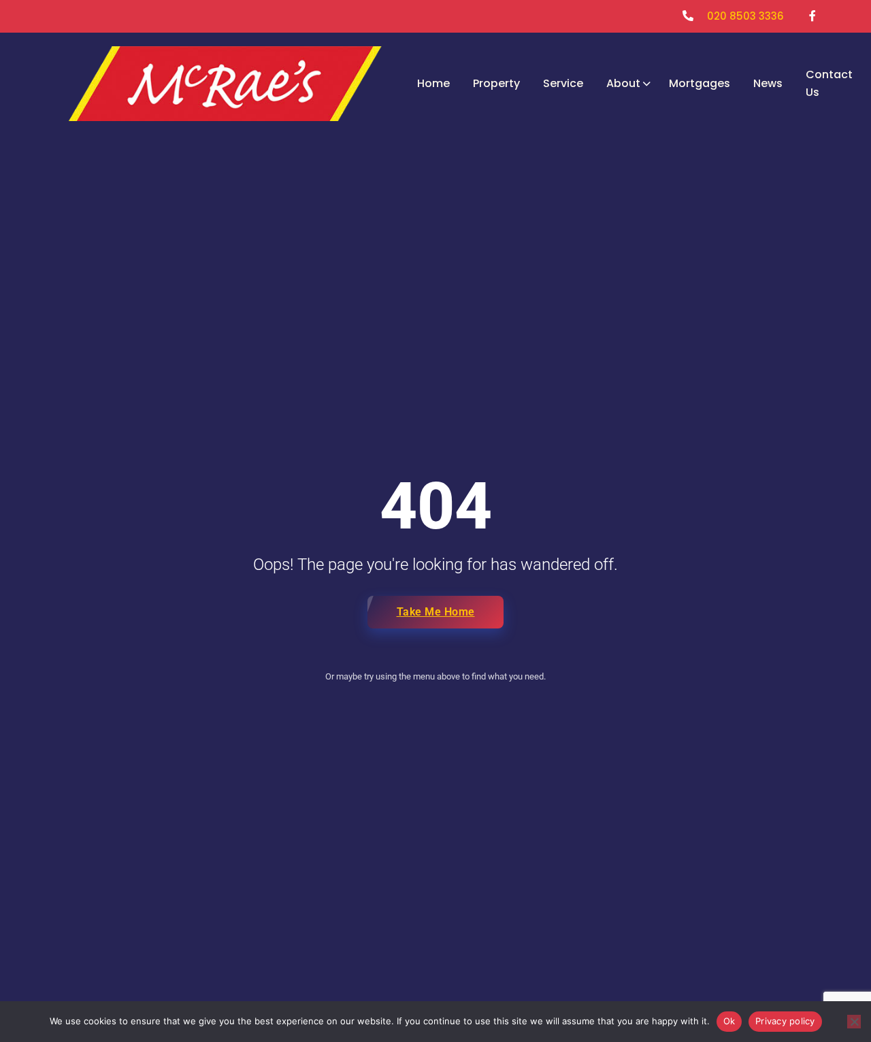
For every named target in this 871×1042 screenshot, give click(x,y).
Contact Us (829, 83)
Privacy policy (785, 1020)
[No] (854, 1021)
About (623, 83)
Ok (729, 1020)
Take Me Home (436, 611)
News (768, 83)
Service (563, 83)
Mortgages (699, 83)
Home (433, 83)
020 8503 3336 (745, 16)
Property (496, 83)
